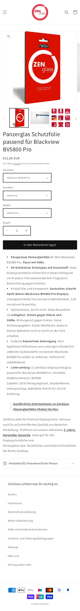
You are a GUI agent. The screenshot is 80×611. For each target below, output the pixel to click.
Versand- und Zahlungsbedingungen (31, 538)
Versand (17, 163)
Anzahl (6, 222)
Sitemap (13, 547)
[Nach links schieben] (4, 119)
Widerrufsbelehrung (20, 520)
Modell (6, 205)
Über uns (13, 556)
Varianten (8, 170)
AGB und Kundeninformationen (27, 529)
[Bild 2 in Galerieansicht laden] (40, 117)
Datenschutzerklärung (22, 512)
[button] (5, 12)
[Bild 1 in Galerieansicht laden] (19, 117)
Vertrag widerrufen (19, 564)
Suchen (12, 494)
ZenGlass (44, 603)
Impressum (15, 503)
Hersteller (8, 187)
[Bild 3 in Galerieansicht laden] (60, 117)
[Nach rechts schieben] (75, 119)
